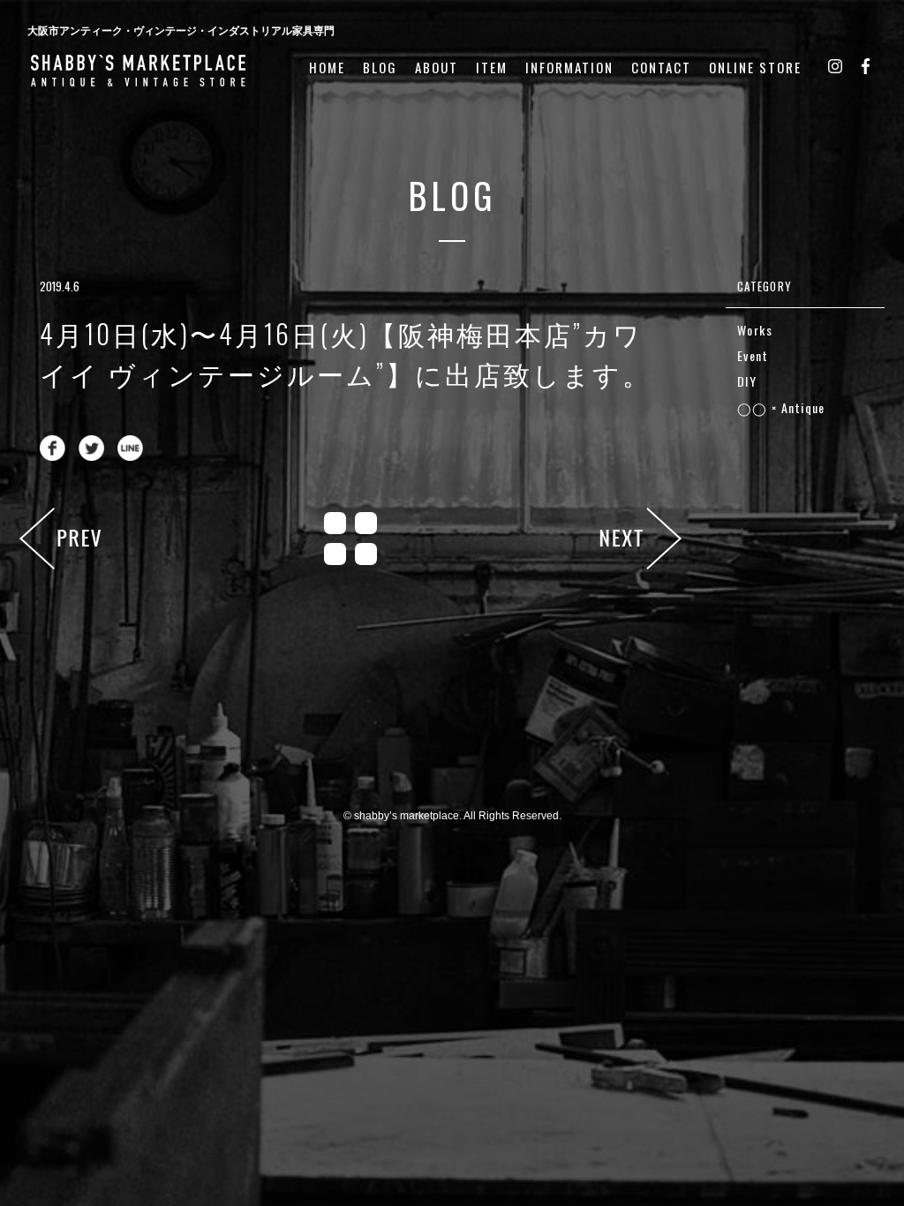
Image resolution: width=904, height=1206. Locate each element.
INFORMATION (569, 67)
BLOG (380, 67)
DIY (747, 381)
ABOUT (436, 67)
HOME (327, 67)
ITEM (492, 67)
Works (754, 329)
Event (752, 355)
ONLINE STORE (755, 67)
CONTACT (661, 67)
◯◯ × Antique (781, 407)
